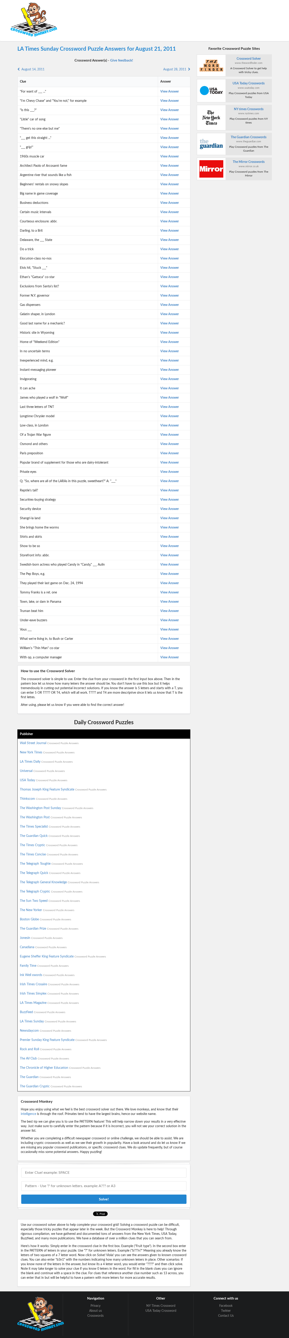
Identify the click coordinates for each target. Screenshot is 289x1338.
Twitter (226, 1310)
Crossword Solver (249, 58)
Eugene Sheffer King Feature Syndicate (63, 956)
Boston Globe (45, 919)
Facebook (226, 1305)
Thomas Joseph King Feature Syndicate (63, 789)
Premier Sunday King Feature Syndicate (63, 1040)
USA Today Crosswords (249, 83)
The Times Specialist (50, 826)
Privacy (95, 1305)
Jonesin (41, 938)
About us (95, 1310)
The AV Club (44, 1058)
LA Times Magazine (49, 1003)
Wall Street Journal (49, 743)
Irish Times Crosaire (49, 984)
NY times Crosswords (248, 109)
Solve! (104, 1199)
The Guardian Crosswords (248, 137)
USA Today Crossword (160, 1310)
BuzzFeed (42, 1012)
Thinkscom (43, 798)
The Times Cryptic (48, 845)
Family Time (44, 965)
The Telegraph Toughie (51, 863)
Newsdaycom (45, 1030)
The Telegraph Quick (50, 873)
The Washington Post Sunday (56, 808)
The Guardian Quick (50, 836)
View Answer (169, 91)
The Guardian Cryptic (51, 1086)
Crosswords (95, 1315)
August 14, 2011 (32, 69)
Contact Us (226, 1315)
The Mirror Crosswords (249, 162)
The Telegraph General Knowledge (59, 882)
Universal (42, 771)
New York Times (47, 752)
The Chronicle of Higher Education (60, 1067)
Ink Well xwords (47, 975)
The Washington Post (51, 817)
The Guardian (45, 1077)
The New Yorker (47, 910)
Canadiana (43, 947)
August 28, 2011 (175, 69)
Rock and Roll (45, 1049)
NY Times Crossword (160, 1305)
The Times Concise (49, 854)
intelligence (28, 1114)
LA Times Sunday (48, 1021)
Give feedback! (121, 60)
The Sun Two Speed (50, 900)
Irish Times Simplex (49, 993)
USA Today (43, 780)
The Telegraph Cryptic (51, 891)
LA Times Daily (46, 761)
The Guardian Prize (49, 928)
